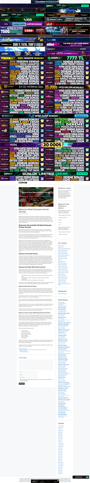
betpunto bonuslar (61, 318)
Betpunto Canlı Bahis (63, 324)
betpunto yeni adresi (61, 396)
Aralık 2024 (60, 436)
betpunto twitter (62, 390)
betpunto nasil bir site (63, 364)
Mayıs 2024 (60, 448)
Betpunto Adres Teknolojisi (63, 272)
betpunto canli (61, 321)
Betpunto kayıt (62, 354)
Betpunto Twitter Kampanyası (63, 255)
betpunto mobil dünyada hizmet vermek (40, 349)
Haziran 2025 (60, 430)
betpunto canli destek (64, 322)
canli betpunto (61, 405)
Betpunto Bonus (62, 317)
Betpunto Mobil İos (61, 274)
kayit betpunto (62, 414)
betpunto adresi (62, 307)
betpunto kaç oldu (62, 356)
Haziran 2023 (60, 465)
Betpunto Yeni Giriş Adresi (64, 399)
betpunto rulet (69, 373)
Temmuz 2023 (61, 463)
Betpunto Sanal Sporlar (62, 264)
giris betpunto (60, 409)
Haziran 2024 (60, 446)
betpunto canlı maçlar (61, 328)
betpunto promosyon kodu (62, 373)
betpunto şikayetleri (61, 404)
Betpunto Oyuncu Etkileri (62, 258)
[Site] (22, 62)
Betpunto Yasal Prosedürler (63, 270)
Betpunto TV (67, 383)
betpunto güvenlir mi (61, 350)
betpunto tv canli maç (62, 385)
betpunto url (65, 391)
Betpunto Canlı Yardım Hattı (24, 351)
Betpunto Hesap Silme (62, 282)
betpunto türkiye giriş (60, 391)
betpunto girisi (62, 335)
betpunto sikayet (61, 375)
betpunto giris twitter (61, 336)
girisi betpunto (66, 409)
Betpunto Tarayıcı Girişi (62, 266)
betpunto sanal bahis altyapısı (63, 374)
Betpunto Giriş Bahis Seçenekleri (64, 248)
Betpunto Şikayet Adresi (62, 251)
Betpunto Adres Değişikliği (62, 306)
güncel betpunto (62, 412)
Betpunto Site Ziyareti (62, 275)
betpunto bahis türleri (61, 314)
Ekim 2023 (60, 459)
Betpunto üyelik (62, 403)
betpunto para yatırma (63, 368)
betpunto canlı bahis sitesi (63, 325)
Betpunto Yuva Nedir (62, 280)
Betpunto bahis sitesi (64, 313)
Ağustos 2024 (60, 443)
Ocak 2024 (60, 454)
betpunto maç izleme (63, 359)
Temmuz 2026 (61, 425)
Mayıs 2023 (60, 467)
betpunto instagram (62, 353)
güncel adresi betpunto (62, 411)
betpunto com (61, 332)
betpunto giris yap (62, 338)
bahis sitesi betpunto (62, 303)
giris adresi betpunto (62, 408)
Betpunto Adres (60, 304)
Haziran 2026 (60, 427)
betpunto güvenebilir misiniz (24, 349)
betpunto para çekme (62, 369)
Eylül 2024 (60, 441)
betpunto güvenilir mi (62, 349)
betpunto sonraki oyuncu (61, 378)
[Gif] (45, 87)
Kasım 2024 (60, 438)
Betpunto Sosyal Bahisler (63, 250)
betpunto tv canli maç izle (64, 386)
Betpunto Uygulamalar (23, 350)
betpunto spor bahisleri (63, 382)
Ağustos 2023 (60, 462)
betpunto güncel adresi (62, 348)
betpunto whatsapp (62, 393)
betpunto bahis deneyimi (62, 311)
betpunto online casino (62, 365)
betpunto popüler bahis (62, 370)
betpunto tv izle (63, 388)
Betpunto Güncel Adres (64, 347)
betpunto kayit (31, 349)
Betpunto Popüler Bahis (62, 269)
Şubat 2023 (60, 471)
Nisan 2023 (60, 468)
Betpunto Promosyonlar (23, 348)
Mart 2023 (60, 470)
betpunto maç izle (62, 357)
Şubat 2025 (60, 433)
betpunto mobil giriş (62, 362)
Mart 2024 (60, 451)
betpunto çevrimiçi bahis (67, 400)
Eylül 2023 (60, 460)
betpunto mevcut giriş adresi (62, 360)
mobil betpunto (60, 415)
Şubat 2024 (60, 452)
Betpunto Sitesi (61, 377)
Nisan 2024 (60, 449)
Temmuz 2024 (61, 444)
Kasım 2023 (60, 457)
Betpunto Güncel (62, 345)
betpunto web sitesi (61, 392)
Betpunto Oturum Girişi (62, 256)
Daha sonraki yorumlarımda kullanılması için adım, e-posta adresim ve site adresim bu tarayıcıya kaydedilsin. (36, 380)
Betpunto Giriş (61, 247)
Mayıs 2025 (60, 432)
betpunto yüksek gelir (60, 400)
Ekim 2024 (60, 440)
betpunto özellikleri (61, 401)
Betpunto (60, 259)
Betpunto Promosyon (62, 372)
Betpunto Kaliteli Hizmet (62, 278)
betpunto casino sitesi (63, 331)
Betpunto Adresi (61, 245)
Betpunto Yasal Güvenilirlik (63, 267)
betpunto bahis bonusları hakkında (62, 310)
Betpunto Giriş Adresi (62, 341)
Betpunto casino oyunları (64, 329)
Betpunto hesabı (68, 350)
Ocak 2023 (60, 473)
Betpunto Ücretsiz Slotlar (63, 253)
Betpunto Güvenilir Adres (63, 277)
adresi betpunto (61, 302)
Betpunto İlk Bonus (61, 261)
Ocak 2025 (60, 435)
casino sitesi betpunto (63, 407)
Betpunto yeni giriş (63, 397)
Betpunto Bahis (62, 309)
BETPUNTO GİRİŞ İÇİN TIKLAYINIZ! (45, 36)
